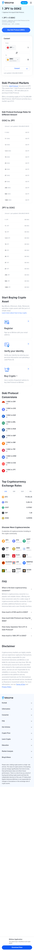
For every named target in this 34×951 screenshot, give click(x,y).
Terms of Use (20, 684)
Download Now (17, 947)
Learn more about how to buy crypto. (14, 313)
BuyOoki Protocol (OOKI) (16, 30)
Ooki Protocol (13, 86)
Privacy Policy (6, 687)
